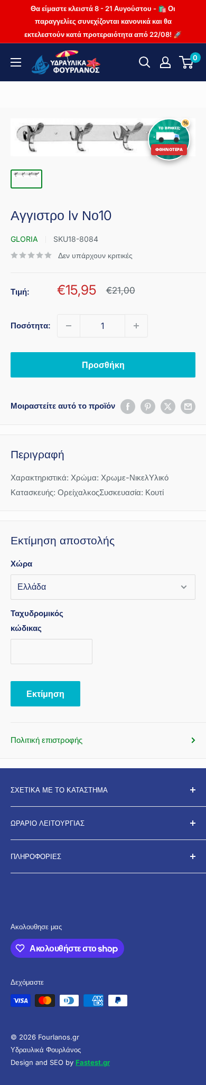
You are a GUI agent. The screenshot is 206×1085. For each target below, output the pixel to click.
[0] (186, 62)
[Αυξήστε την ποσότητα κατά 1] (136, 326)
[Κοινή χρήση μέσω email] (188, 406)
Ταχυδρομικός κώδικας (37, 620)
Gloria (24, 238)
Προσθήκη (103, 365)
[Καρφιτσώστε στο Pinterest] (148, 406)
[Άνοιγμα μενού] (16, 62)
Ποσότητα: (31, 325)
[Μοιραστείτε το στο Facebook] (127, 406)
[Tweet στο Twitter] (168, 406)
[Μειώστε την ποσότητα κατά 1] (69, 326)
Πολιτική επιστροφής (46, 740)
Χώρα (21, 564)
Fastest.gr (93, 1062)
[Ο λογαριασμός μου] (165, 62)
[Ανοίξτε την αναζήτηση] (145, 62)
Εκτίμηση (45, 693)
